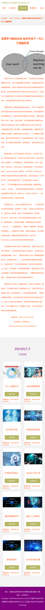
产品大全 (23, 8)
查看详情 (12, 394)
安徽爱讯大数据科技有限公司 (15, 3)
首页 (4, 8)
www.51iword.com (20, 598)
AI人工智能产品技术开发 (35, 598)
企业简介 (12, 8)
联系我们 (33, 8)
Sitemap (23, 605)
